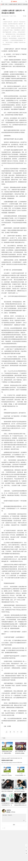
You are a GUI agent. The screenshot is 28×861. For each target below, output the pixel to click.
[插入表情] (24, 821)
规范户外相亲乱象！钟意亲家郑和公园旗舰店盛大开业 (7, 753)
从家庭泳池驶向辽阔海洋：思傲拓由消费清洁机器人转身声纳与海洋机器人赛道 (20, 805)
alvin (6, 758)
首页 (3, 4)
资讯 (6, 4)
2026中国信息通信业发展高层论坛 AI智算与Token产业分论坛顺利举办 (20, 753)
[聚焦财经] (14, 2)
